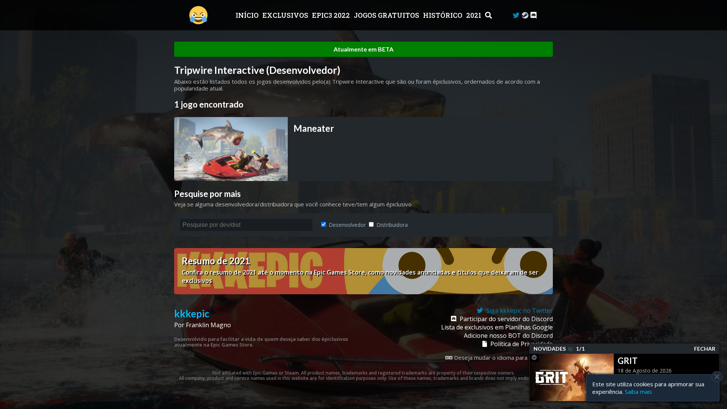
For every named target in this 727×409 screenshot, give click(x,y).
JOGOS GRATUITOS (387, 15)
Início (248, 15)
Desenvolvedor (346, 224)
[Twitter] (516, 15)
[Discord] (533, 15)
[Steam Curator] (525, 15)
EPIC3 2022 (331, 15)
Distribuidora (391, 224)
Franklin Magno (208, 325)
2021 (474, 15)
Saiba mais (638, 391)
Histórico (443, 15)
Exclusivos (286, 15)
